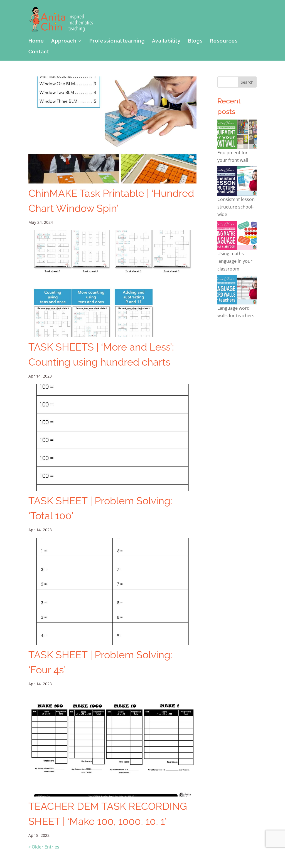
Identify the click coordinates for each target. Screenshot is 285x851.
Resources (224, 41)
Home (36, 41)
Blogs (195, 41)
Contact (38, 52)
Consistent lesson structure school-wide (236, 206)
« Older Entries (43, 847)
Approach (64, 41)
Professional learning (117, 41)
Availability (166, 41)
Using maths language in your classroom (234, 261)
